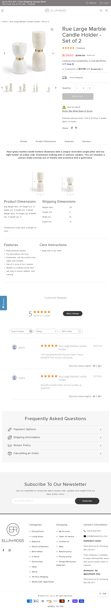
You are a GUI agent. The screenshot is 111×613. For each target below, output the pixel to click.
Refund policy (65, 551)
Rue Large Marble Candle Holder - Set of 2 (29, 21)
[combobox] (46, 331)
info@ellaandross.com (97, 536)
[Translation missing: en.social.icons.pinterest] (76, 128)
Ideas (34, 567)
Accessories (37, 561)
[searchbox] (18, 331)
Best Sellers (37, 551)
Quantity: (66, 88)
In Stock (35, 556)
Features (69, 141)
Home (4, 21)
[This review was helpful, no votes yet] (94, 365)
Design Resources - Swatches (66, 563)
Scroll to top (55, 606)
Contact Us (63, 541)
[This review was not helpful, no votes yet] (99, 365)
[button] (101, 10)
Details (23, 141)
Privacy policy (65, 556)
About (34, 572)
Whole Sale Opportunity (42, 582)
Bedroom (35, 541)
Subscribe (87, 501)
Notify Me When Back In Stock (77, 111)
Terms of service (66, 536)
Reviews (86, 141)
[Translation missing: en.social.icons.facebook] (72, 128)
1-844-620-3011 (94, 531)
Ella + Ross (50, 596)
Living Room (37, 536)
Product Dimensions (46, 141)
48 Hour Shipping (39, 577)
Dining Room (37, 531)
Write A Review (72, 313)
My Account (64, 531)
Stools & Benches (40, 546)
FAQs (61, 546)
